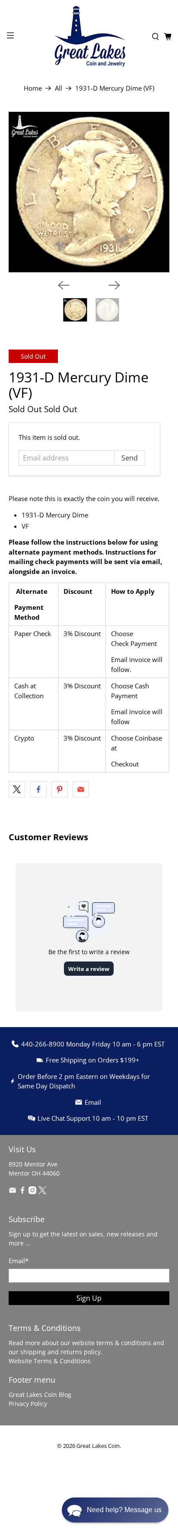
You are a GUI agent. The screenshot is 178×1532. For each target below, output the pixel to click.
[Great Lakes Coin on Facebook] (22, 1192)
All (58, 88)
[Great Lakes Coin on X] (42, 1192)
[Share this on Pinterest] (59, 789)
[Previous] (63, 285)
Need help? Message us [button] (124, 1509)
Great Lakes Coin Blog (40, 1394)
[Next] (114, 285)
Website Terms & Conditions (50, 1361)
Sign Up (89, 1298)
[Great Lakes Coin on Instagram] (32, 1192)
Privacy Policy (28, 1404)
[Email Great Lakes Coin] (12, 1192)
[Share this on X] (17, 789)
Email (19, 1260)
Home (33, 88)
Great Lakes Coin (98, 1446)
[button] (115, 1510)
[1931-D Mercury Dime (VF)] (89, 192)
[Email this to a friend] (81, 789)
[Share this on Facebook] (38, 789)
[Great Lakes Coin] (89, 36)
